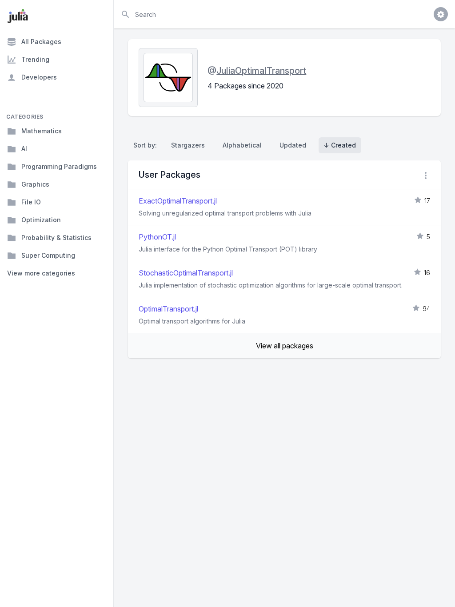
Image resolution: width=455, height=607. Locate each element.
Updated (292, 145)
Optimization (41, 220)
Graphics (35, 184)
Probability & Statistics (56, 237)
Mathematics (41, 131)
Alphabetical (242, 145)
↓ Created (340, 145)
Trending (35, 59)
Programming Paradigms (59, 166)
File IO (31, 202)
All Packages (41, 41)
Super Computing (48, 255)
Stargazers (188, 145)
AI (24, 148)
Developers (39, 77)
